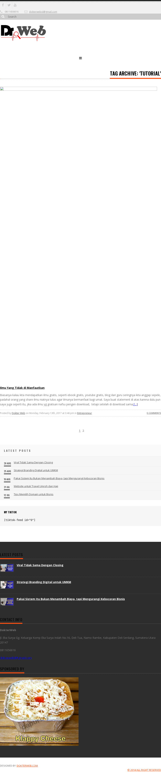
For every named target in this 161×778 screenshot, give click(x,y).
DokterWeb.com (27, 765)
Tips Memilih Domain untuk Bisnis (33, 494)
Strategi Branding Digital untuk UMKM (36, 470)
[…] (135, 404)
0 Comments (154, 412)
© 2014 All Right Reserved (144, 770)
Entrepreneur (84, 413)
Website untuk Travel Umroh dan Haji (36, 486)
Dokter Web (18, 413)
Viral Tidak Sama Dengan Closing (33, 462)
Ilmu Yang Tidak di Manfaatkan (22, 388)
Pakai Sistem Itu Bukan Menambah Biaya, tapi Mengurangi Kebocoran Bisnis (59, 478)
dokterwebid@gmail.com (43, 11)
